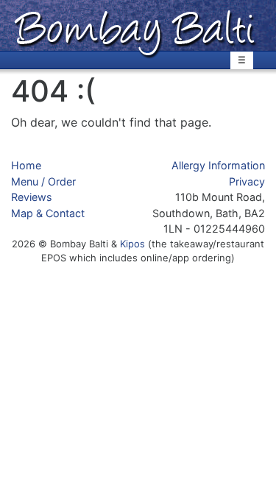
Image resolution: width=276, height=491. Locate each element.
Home (26, 165)
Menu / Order (43, 181)
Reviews (31, 197)
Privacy (247, 181)
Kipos (132, 244)
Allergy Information (218, 165)
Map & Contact (48, 213)
